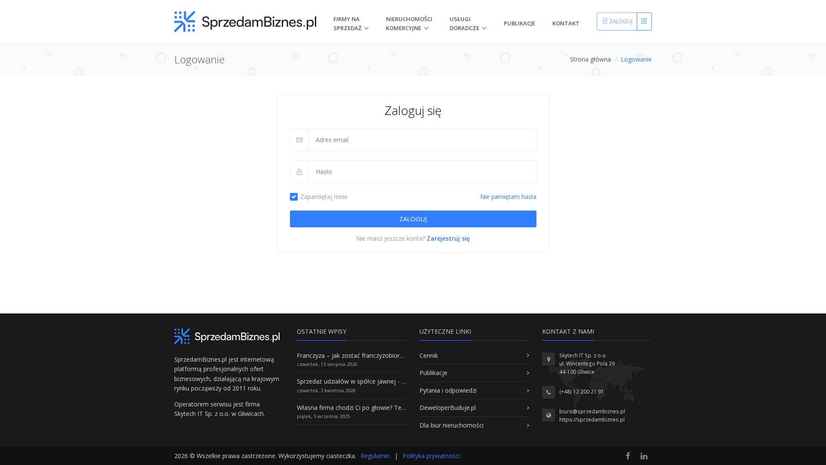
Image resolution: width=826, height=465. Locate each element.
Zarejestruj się (448, 238)
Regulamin (375, 456)
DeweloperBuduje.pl (447, 407)
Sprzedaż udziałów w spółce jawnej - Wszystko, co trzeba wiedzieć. (390, 381)
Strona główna (590, 59)
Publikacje (519, 23)
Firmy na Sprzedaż (347, 23)
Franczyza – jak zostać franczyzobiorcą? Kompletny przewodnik (385, 355)
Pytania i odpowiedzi (448, 390)
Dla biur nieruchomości (451, 425)
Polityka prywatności (431, 456)
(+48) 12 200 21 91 (581, 391)
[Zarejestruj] (644, 21)
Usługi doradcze (464, 23)
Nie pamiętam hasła (508, 196)
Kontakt (565, 23)
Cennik (428, 355)
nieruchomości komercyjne (409, 23)
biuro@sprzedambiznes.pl (592, 411)
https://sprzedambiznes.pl (592, 419)
